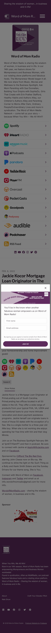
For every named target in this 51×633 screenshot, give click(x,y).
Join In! (25, 344)
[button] (45, 288)
